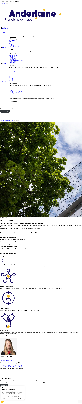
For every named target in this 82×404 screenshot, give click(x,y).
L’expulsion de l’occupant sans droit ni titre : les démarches (12, 365)
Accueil (1, 120)
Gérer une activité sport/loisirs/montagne (16, 60)
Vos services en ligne (5, 111)
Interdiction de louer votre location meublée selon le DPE (12, 366)
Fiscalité (10, 75)
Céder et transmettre (12, 59)
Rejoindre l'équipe (13, 101)
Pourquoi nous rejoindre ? (13, 102)
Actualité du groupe (12, 89)
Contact (3, 27)
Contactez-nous (4, 385)
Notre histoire (11, 44)
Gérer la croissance (12, 58)
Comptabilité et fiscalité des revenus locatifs (16, 78)
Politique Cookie (5, 400)
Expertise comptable (12, 71)
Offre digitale (11, 80)
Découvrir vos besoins (14, 53)
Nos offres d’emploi (12, 104)
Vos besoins (4, 47)
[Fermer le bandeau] (7, 3)
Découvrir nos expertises (14, 69)
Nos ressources (13, 88)
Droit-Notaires (11, 77)
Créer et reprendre (12, 56)
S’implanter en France (13, 62)
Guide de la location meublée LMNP (15, 91)
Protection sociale (12, 74)
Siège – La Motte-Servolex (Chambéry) (7, 360)
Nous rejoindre (4, 94)
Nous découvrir (13, 38)
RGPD (3, 399)
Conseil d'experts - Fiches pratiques (15, 90)
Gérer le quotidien (12, 57)
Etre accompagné (3, 3)
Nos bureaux (11, 42)
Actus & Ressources (5, 81)
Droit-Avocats (11, 76)
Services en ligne (5, 28)
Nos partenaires (11, 45)
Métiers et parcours (12, 103)
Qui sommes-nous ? (12, 40)
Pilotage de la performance (13, 72)
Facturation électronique (13, 55)
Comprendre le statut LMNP (14, 92)
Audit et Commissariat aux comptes (15, 79)
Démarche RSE (11, 43)
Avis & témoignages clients (14, 46)
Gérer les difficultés (12, 61)
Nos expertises (4, 63)
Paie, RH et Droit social (13, 73)
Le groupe (4, 32)
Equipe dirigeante (12, 41)
